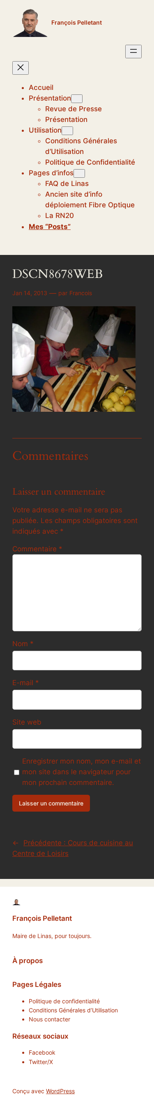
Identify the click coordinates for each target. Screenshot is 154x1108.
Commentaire (37, 549)
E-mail (25, 683)
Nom (23, 644)
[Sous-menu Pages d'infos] (79, 173)
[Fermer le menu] (20, 68)
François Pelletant (76, 22)
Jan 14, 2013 (29, 292)
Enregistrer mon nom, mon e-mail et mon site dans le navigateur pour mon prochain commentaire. (81, 772)
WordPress (60, 1090)
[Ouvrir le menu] (133, 51)
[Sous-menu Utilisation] (67, 130)
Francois (80, 292)
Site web (26, 722)
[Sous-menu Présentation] (77, 98)
